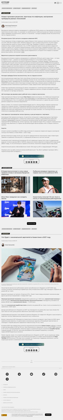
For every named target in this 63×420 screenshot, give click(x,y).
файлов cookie (30, 415)
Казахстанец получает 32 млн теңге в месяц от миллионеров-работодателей (47, 197)
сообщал (53, 325)
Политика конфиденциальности (9, 387)
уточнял (9, 330)
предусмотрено (5, 336)
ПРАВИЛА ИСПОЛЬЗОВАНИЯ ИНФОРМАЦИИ (10, 397)
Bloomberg (4, 81)
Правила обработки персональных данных (11, 392)
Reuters (46, 61)
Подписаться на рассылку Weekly (8, 366)
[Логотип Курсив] (5, 2)
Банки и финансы (7, 8)
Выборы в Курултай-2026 (7, 402)
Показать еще (31, 223)
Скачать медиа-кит (7, 400)
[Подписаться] (61, 368)
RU (58, 2)
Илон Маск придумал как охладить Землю (14, 197)
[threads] (55, 374)
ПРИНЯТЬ (48, 414)
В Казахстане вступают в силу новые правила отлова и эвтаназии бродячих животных (15, 172)
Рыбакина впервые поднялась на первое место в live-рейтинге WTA (45, 172)
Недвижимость (26, 8)
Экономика (5, 3)
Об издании (5, 384)
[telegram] (19, 374)
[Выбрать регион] (55, 3)
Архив (4, 389)
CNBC (22, 52)
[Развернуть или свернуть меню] (61, 3)
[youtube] (31, 374)
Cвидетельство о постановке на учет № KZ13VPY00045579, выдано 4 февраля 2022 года (15, 410)
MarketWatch (11, 120)
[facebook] (7, 379)
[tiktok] (43, 374)
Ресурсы (34, 8)
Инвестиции (16, 8)
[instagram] (7, 374)
